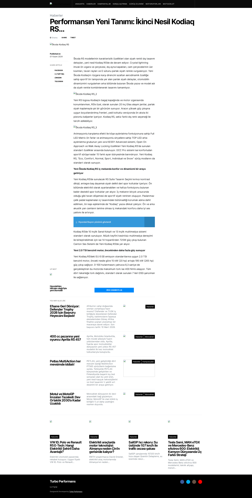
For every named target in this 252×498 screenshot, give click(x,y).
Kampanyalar (104, 4)
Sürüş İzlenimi (136, 4)
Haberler (91, 4)
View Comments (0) (114, 290)
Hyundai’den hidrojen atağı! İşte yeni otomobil (58, 288)
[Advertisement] (182, 370)
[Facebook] (182, 482)
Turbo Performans (75, 491)
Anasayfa (79, 4)
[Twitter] (188, 482)
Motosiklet (168, 4)
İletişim (53, 487)
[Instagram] (194, 482)
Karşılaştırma (120, 4)
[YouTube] (200, 482)
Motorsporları (153, 4)
